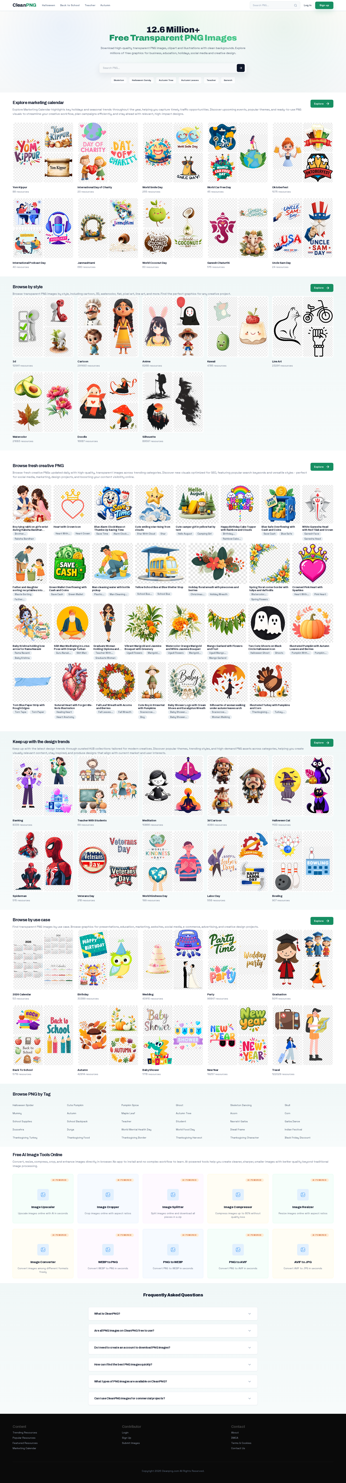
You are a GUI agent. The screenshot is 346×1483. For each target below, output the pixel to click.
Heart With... (63, 533)
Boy (142, 717)
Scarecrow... (147, 712)
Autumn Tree (166, 80)
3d (14, 361)
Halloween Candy (141, 80)
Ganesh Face (311, 533)
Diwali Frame (237, 1129)
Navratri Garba (239, 1121)
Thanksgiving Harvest (189, 1137)
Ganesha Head (312, 538)
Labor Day (213, 896)
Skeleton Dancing (241, 1105)
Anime (146, 361)
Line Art (277, 361)
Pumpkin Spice (130, 1105)
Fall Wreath (124, 712)
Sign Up (126, 1437)
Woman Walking (221, 717)
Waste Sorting (23, 594)
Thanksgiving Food (78, 1137)
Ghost (179, 1105)
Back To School (22, 1070)
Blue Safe (286, 533)
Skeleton (119, 80)
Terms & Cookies (241, 1443)
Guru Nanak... (63, 652)
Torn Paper (38, 712)
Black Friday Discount (297, 1137)
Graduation (279, 994)
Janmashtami (86, 262)
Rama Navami (22, 652)
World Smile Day (152, 187)
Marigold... (154, 652)
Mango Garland (217, 657)
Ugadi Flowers (134, 652)
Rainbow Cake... (232, 538)
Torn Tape (20, 712)
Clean (24, 5)
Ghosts (279, 652)
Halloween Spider (23, 1105)
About (235, 1432)
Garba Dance (292, 1121)
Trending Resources (25, 1432)
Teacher (90, 5)
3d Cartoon (214, 820)
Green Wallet (75, 594)
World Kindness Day (154, 896)
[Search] (295, 5)
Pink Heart (320, 594)
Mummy (17, 1113)
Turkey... (280, 712)
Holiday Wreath (218, 594)
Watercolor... (258, 594)
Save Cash (270, 533)
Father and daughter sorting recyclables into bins (28, 590)
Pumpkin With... (300, 652)
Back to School (70, 5)
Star (163, 533)
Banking (18, 820)
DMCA (234, 1437)
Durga (70, 1129)
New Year (212, 1070)
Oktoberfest (280, 187)
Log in (308, 5)
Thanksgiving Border (133, 1137)
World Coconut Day (154, 262)
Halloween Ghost (260, 652)
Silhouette (149, 436)
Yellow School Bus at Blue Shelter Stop (159, 587)
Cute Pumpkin (75, 1105)
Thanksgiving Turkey (25, 1137)
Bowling (277, 896)
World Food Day (185, 1129)
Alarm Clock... (121, 533)
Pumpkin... (321, 652)
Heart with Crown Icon (67, 527)
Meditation (149, 820)
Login (125, 1432)
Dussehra (18, 1129)
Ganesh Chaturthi (218, 262)
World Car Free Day (219, 187)
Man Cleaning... (118, 594)
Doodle (82, 436)
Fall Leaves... (105, 712)
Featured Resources (25, 1443)
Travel (276, 1070)
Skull (287, 1105)
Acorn (233, 1113)
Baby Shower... (178, 712)
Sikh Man (82, 652)
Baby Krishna (22, 657)
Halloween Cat (281, 820)
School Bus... (144, 593)
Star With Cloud (146, 533)
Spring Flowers (259, 599)
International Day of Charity (94, 187)
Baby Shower (150, 1070)
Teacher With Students (92, 820)
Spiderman (19, 896)
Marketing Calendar (24, 1448)
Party (210, 994)
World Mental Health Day (136, 1129)
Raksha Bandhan (24, 538)
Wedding (147, 994)
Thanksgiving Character (244, 1137)
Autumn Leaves (190, 80)
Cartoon (82, 361)
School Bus (164, 593)
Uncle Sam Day (281, 262)
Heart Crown (83, 533)
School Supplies (22, 1121)
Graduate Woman (106, 657)
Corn (287, 1113)
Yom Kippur (20, 187)
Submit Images (131, 1443)
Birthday (82, 994)
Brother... (20, 533)
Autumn (105, 5)
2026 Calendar (22, 994)
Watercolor (20, 436)
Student (181, 1121)
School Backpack (77, 1121)
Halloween (48, 5)
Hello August (185, 533)
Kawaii (211, 361)
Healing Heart (64, 712)
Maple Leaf (128, 1113)
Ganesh (228, 80)
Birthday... (229, 533)
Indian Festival (293, 1129)
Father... (20, 599)
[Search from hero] (241, 68)
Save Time (102, 533)
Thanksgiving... (260, 712)
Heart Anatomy (65, 717)
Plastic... (99, 594)
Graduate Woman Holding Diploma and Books (106, 649)
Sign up (324, 5)
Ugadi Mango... (217, 652)
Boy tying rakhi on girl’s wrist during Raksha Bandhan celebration (30, 530)
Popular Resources (24, 1437)
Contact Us (238, 1448)
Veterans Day (85, 896)
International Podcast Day (29, 262)
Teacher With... (104, 652)
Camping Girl (205, 533)
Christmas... (198, 594)
